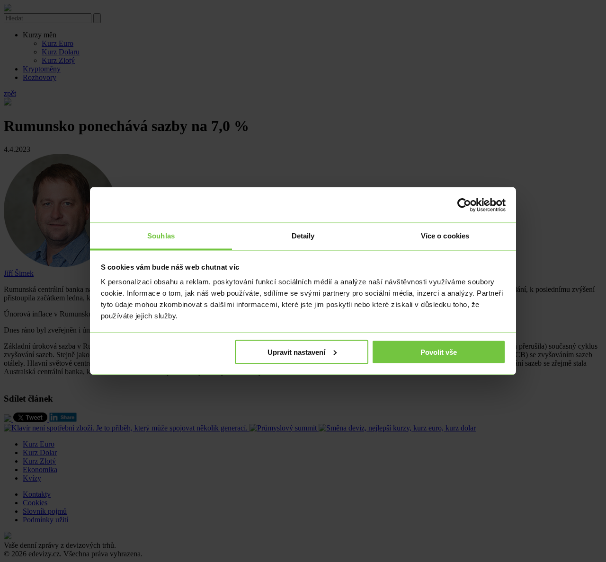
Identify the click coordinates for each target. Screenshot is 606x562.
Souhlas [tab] (161, 236)
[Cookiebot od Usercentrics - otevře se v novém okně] (464, 205)
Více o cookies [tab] (445, 236)
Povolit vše (438, 352)
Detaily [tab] (303, 236)
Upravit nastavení (296, 352)
